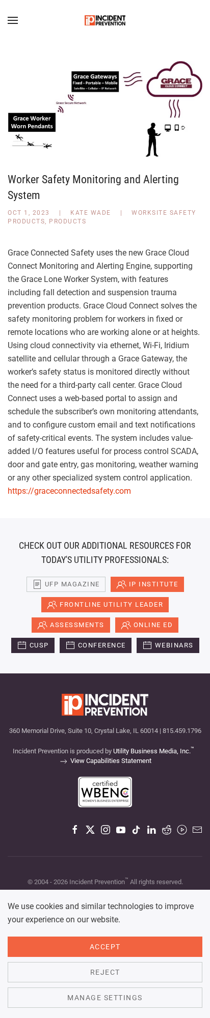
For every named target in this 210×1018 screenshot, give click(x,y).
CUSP (39, 645)
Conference (102, 645)
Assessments (77, 625)
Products (67, 221)
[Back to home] (105, 20)
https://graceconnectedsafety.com (69, 491)
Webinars (174, 645)
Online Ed (153, 625)
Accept (105, 947)
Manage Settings (105, 998)
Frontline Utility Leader (111, 604)
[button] (13, 20)
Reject (105, 972)
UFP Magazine (72, 584)
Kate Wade (90, 212)
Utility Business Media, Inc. (153, 751)
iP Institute (153, 584)
